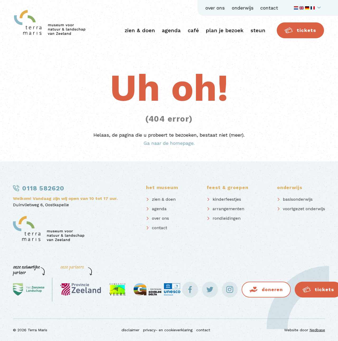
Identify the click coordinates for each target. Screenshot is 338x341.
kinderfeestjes (227, 199)
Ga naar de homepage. (169, 143)
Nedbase (317, 330)
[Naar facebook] (190, 289)
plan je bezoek (224, 30)
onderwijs (242, 8)
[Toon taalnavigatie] (308, 8)
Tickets (306, 30)
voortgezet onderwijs (304, 208)
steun (258, 30)
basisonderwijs (298, 199)
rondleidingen (227, 218)
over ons (215, 8)
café (193, 30)
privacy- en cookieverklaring (168, 330)
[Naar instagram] (230, 289)
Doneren (272, 289)
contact (269, 8)
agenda (171, 30)
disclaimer (130, 330)
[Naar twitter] (210, 289)
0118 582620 (43, 188)
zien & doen (140, 30)
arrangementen (228, 208)
